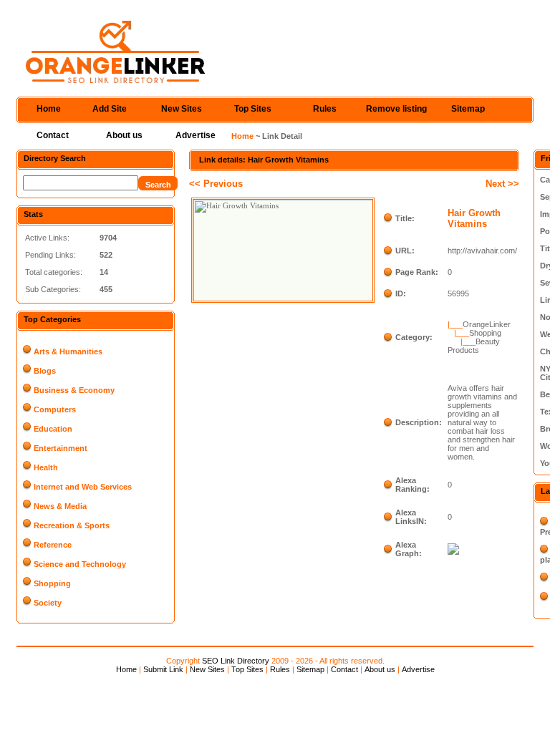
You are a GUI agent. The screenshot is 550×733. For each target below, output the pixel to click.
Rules (325, 109)
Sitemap (468, 109)
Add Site (109, 109)
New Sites (181, 109)
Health (46, 467)
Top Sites (252, 109)
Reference (53, 544)
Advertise (195, 135)
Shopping (52, 583)
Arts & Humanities (68, 351)
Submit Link (163, 669)
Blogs (45, 370)
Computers (55, 409)
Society (48, 602)
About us (124, 135)
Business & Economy (74, 390)
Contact (53, 135)
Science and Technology (80, 564)
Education (53, 428)
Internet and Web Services (83, 486)
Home (49, 109)
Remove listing (396, 109)
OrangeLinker (487, 324)
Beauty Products (474, 345)
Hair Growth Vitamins (474, 218)
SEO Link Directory (235, 660)
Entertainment (60, 448)
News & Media (60, 506)
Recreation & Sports (72, 525)
